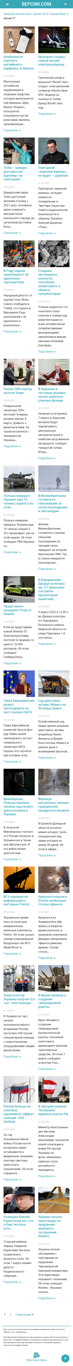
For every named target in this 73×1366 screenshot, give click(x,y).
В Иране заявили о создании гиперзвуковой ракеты (52, 1001)
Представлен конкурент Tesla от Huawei (18, 610)
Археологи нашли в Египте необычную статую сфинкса (52, 900)
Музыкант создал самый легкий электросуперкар (51, 60)
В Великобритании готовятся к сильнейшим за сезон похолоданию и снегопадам (53, 503)
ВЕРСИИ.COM (36, 4)
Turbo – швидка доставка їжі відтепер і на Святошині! (15, 173)
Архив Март (59, 14)
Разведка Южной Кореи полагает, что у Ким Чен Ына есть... (19, 1222)
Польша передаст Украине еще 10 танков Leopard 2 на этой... (18, 501)
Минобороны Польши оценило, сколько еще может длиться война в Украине (18, 806)
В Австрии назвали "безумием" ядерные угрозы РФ (53, 1110)
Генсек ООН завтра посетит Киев (18, 391)
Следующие (23, 1314)
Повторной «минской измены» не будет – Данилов (53, 171)
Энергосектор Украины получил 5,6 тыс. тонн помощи (19, 999)
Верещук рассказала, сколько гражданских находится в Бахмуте (53, 804)
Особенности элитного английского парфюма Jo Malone (19, 62)
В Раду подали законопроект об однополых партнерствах (16, 276)
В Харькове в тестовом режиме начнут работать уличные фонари (51, 394)
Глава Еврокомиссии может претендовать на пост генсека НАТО (19, 706)
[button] (7, 4)
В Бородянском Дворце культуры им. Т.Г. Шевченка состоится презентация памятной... (51, 589)
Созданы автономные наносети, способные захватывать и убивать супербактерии (49, 282)
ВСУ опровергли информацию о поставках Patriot (16, 900)
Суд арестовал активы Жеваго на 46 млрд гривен (52, 704)
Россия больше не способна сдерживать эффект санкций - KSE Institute (19, 1113)
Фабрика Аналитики (17, 14)
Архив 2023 (40, 14)
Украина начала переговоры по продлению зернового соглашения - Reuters (50, 1226)
